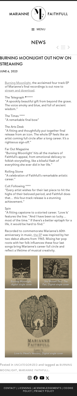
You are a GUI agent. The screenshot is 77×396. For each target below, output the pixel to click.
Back (63, 47)
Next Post (69, 47)
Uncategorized (26, 364)
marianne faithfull (34, 370)
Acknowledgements (47, 388)
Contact (10, 388)
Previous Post (57, 47)
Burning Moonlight (18, 83)
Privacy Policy (44, 391)
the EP (37, 235)
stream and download (19, 90)
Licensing (24, 388)
